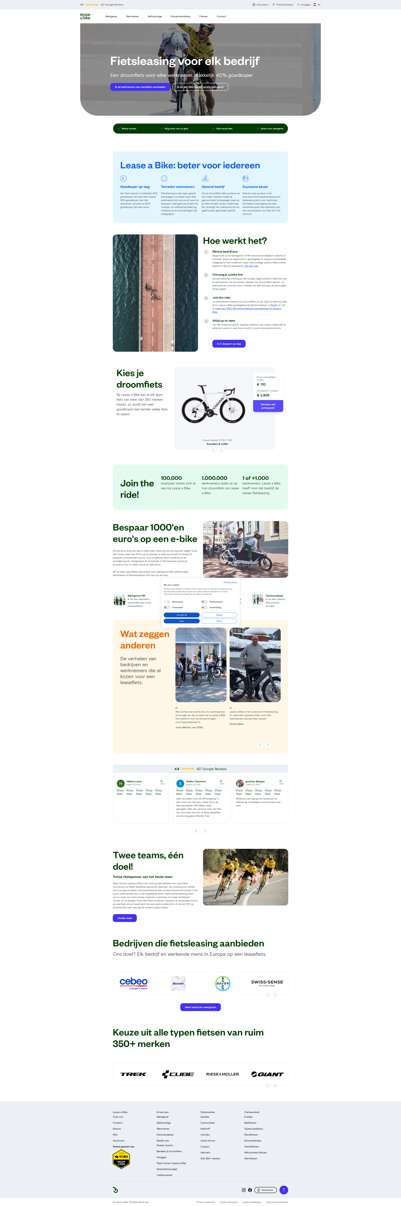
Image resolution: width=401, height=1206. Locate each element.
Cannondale (207, 1122)
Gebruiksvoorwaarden (277, 1202)
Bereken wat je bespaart (268, 406)
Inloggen (162, 1157)
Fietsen (203, 16)
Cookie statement (228, 1202)
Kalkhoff (205, 1128)
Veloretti (205, 1152)
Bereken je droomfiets (169, 1151)
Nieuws (117, 1128)
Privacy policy (230, 582)
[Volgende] (221, 450)
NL (319, 4)
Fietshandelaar (165, 1134)
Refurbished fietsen (255, 1152)
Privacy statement (206, 1202)
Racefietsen (251, 1134)
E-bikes (248, 1116)
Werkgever (111, 16)
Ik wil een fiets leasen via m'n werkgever (200, 86)
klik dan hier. (252, 265)
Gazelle (204, 1116)
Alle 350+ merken (210, 1158)
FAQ (115, 1134)
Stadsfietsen (251, 1146)
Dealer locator (165, 1145)
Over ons (118, 1116)
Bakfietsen (250, 1122)
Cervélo (205, 1134)
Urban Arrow (207, 1140)
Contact (221, 16)
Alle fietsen (250, 1158)
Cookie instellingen (251, 1202)
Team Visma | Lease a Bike (171, 1163)
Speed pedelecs (253, 1128)
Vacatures (118, 1140)
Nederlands (267, 1190)
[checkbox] (167, 601)
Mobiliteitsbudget (167, 1168)
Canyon (204, 1146)
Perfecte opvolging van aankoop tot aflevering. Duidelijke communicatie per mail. (258, 802)
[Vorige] (213, 450)
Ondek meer (124, 917)
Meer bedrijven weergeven (200, 1007)
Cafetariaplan (164, 1174)
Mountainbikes (252, 1140)
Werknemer (132, 16)
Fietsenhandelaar (181, 16)
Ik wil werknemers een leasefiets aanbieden (140, 86)
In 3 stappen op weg (229, 343)
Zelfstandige (155, 16)
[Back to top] (283, 1190)
